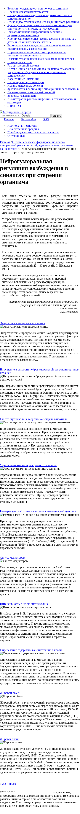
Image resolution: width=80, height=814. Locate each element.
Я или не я (14, 105)
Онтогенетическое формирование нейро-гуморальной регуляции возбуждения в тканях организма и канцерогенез (41, 72)
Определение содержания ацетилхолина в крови (31, 650)
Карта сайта (28, 119)
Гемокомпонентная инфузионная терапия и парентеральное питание (35, 33)
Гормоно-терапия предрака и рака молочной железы (40, 58)
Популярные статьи (19, 62)
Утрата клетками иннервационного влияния (28, 465)
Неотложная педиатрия (22, 125)
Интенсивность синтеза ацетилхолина (24, 603)
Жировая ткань (9, 739)
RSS (46, 119)
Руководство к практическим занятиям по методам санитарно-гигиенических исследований (39, 27)
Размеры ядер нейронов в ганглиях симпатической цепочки (38, 511)
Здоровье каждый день (21, 95)
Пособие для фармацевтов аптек (28, 11)
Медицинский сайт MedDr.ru (34, 792)
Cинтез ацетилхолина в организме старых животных (33, 419)
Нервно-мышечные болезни (25, 85)
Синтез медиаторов (12, 557)
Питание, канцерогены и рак (25, 82)
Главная (9, 119)
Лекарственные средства (23, 129)
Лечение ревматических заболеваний (31, 92)
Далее (12, 783)
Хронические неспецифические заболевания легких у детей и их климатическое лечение (41, 40)
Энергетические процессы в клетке (22, 323)
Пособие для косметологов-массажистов (33, 132)
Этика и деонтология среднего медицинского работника (43, 21)
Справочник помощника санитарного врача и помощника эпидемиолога (36, 53)
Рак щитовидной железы (23, 65)
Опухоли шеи (16, 135)
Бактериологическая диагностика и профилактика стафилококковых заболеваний (39, 47)
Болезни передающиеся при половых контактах (37, 8)
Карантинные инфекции (23, 78)
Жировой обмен (10, 692)
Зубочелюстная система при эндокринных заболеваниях (43, 89)
